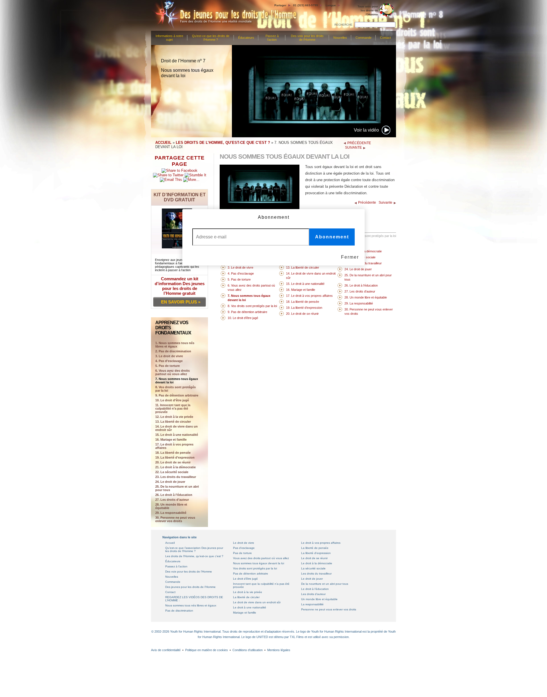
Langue (331, 5)
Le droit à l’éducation (315, 588)
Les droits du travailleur (316, 573)
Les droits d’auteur (313, 594)
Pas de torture (242, 553)
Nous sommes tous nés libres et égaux (190, 605)
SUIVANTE (353, 148)
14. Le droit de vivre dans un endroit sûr (176, 428)
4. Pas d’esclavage (169, 361)
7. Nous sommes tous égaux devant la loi (176, 380)
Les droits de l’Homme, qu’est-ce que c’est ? (194, 556)
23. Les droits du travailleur (175, 477)
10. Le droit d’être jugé (172, 400)
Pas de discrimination (179, 610)
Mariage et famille (244, 612)
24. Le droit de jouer (170, 481)
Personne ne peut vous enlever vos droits (328, 609)
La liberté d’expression (316, 553)
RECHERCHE (343, 24)
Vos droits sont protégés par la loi (255, 568)
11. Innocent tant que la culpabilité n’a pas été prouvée (172, 408)
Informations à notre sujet (169, 37)
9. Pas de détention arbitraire (176, 395)
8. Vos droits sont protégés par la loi (175, 388)
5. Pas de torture (167, 365)
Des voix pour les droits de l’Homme (307, 37)
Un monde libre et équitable (319, 599)
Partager (280, 5)
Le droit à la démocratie (316, 563)
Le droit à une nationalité (249, 607)
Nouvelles (340, 37)
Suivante (385, 203)
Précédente (367, 203)
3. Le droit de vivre (169, 356)
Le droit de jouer (312, 578)
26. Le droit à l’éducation (173, 494)
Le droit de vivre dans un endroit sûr (257, 602)
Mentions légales (278, 650)
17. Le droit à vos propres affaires (174, 446)
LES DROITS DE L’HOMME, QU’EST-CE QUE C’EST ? (223, 142)
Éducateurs (246, 37)
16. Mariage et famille (171, 439)
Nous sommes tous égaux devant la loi (258, 563)
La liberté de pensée (314, 547)
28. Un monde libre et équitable (171, 506)
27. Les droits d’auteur (172, 499)
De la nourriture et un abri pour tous (324, 583)
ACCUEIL (163, 142)
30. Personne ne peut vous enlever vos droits (175, 519)
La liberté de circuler (246, 597)
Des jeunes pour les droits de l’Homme (190, 586)
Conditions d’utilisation (247, 650)
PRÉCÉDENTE (359, 143)
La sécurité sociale (313, 568)
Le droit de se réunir (314, 558)
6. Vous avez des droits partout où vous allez (172, 372)
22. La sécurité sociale (171, 472)
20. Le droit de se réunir (173, 462)
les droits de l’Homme (368, 10)
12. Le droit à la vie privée (174, 416)
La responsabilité (312, 604)
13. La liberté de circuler (173, 421)
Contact (385, 37)
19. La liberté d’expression (175, 457)
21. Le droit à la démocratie (175, 467)
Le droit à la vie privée (247, 592)
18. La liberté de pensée (173, 452)
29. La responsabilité (170, 512)
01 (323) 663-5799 (305, 5)
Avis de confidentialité (166, 650)
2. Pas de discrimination (173, 351)
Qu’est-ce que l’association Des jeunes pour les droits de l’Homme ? (194, 549)
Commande (364, 37)
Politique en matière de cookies (206, 650)
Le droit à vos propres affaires (320, 542)
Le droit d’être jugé (245, 578)
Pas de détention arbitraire (250, 573)
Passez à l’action (272, 37)
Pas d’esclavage (244, 547)
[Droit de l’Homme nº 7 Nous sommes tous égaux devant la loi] (259, 208)
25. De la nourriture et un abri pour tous (177, 488)
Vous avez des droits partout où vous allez (261, 558)
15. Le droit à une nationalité (176, 434)
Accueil (170, 542)
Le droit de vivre (243, 542)
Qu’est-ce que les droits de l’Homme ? (210, 37)
